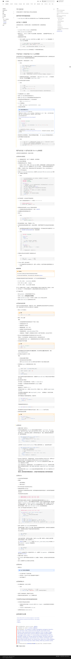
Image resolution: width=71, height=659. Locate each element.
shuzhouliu (19, 632)
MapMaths (52, 639)
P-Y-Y (32, 635)
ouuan (22, 640)
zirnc (27, 636)
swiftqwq (37, 640)
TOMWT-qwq (42, 640)
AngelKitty (37, 632)
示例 (21, 312)
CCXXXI (26, 630)
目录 (57, 8)
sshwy (23, 632)
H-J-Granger (33, 629)
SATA (34, 643)
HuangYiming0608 (47, 633)
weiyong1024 (19, 636)
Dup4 (38, 637)
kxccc (45, 639)
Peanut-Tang (26, 640)
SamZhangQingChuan (44, 635)
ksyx (18, 630)
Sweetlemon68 (28, 632)
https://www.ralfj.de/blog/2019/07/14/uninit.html (33, 130)
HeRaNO (42, 633)
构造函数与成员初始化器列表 (27, 229)
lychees (48, 639)
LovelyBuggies (20, 635)
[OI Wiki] (3, 1)
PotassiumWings (36, 635)
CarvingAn (46, 632)
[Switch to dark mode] (40, 1)
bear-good (45, 636)
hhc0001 (22, 639)
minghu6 (28, 635)
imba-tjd (35, 639)
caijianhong (19, 637)
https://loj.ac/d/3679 (24, 111)
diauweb (21, 633)
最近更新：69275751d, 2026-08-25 (62, 656)
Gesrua (51, 637)
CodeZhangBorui (25, 637)
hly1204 (25, 639)
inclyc (39, 639)
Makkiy (24, 635)
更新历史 (35, 626)
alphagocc (40, 636)
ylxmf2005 (47, 640)
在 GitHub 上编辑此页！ (33, 627)
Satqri (30, 640)
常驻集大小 (19, 622)
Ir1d (25, 629)
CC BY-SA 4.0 (29, 643)
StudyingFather (39, 629)
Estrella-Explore (27, 633)
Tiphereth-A (50, 629)
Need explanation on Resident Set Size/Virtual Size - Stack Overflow (28, 619)
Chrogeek (50, 632)
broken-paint (50, 636)
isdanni (42, 639)
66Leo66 (30, 636)
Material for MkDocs (9, 657)
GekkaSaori (37, 633)
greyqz (18, 639)
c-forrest (41, 632)
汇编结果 (21, 541)
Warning (20, 271)
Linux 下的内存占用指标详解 (25, 570)
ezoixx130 (33, 633)
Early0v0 (45, 630)
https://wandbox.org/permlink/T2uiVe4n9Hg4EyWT (27, 117)
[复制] (53, 43)
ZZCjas (18, 642)
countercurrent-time (32, 630)
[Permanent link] (31, 16)
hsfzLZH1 (29, 639)
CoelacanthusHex (32, 637)
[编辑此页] (54, 9)
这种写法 (20, 552)
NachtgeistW (45, 629)
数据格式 (41, 275)
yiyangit (24, 636)
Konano (48, 630)
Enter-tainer (21, 630)
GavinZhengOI (46, 637)
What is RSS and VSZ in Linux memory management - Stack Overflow (28, 617)
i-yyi (32, 639)
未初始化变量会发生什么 (24, 109)
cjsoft (18, 633)
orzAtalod (29, 629)
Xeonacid (33, 632)
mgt (42, 630)
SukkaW (33, 640)
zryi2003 (51, 640)
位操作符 (38, 209)
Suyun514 (51, 635)
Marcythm (39, 630)
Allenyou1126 (35, 636)
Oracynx (19, 640)
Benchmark (24, 553)
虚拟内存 (18, 620)
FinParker (41, 637)
